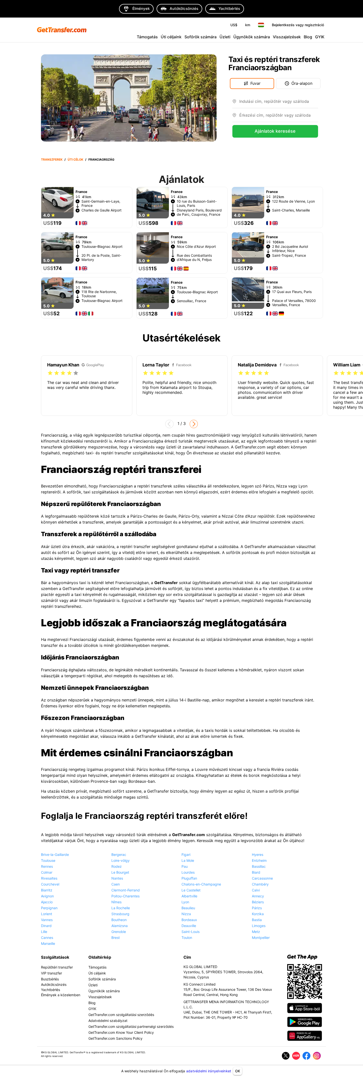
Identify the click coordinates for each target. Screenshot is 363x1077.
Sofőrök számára (200, 36)
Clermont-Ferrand (125, 890)
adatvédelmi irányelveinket (208, 1071)
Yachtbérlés (50, 990)
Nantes (117, 878)
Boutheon (119, 920)
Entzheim (259, 860)
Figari (186, 854)
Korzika (258, 914)
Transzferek (51, 159)
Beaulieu (188, 908)
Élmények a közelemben (60, 995)
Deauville (189, 926)
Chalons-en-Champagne (201, 884)
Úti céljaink (171, 36)
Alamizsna (119, 926)
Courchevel (50, 884)
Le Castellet (191, 890)
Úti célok (75, 159)
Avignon (47, 896)
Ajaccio (47, 902)
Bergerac (118, 854)
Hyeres (257, 854)
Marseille (48, 943)
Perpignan (49, 908)
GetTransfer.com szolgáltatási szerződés (121, 1015)
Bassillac (259, 866)
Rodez (116, 866)
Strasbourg (120, 914)
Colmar (46, 872)
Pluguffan (189, 878)
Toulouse (48, 860)
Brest (115, 937)
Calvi (256, 890)
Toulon (187, 937)
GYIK (319, 36)
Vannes (47, 920)
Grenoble (118, 931)
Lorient (46, 914)
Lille (44, 931)
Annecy (258, 896)
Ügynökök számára (251, 36)
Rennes (47, 866)
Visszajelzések (287, 36)
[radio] (50, 373)
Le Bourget (120, 872)
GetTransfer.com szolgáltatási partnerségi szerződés (131, 1026)
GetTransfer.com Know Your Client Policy (121, 1032)
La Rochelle (120, 908)
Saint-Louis (191, 931)
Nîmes (116, 902)
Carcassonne (262, 878)
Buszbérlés (50, 979)
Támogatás (147, 36)
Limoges (258, 926)
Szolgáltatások (55, 957)
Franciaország (101, 159)
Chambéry (260, 884)
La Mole (188, 860)
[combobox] (278, 103)
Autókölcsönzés (53, 984)
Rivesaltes (49, 878)
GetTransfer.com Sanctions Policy (115, 1038)
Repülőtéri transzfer (57, 967)
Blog (308, 36)
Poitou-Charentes (125, 896)
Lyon (185, 902)
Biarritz (46, 890)
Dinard (46, 926)
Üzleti (225, 36)
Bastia (257, 920)
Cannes (47, 937)
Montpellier (261, 937)
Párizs (257, 908)
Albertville (189, 896)
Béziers (258, 902)
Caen (115, 884)
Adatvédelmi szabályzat (107, 1020)
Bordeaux (189, 920)
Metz (256, 931)
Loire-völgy (120, 860)
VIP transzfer (51, 973)
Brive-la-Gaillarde (55, 854)
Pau (185, 866)
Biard (256, 872)
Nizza (186, 914)
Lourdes (188, 872)
